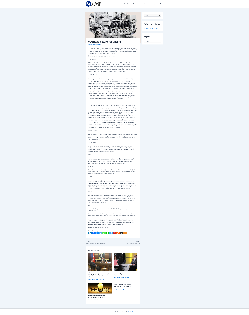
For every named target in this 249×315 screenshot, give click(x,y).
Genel (89, 279)
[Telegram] (111, 233)
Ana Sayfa (122, 3)
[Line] (107, 233)
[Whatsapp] (104, 233)
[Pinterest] (114, 233)
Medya (153, 3)
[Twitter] (100, 233)
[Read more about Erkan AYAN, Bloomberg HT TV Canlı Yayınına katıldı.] (126, 262)
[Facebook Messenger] (97, 233)
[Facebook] (93, 233)
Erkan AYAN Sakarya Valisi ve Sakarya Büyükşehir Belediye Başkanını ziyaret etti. (99, 275)
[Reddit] (118, 233)
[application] (156, 3)
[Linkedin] (90, 233)
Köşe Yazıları (147, 3)
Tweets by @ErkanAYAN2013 (151, 28)
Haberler (140, 3)
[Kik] (121, 233)
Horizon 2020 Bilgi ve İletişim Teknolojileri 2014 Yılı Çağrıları (97, 296)
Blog (134, 3)
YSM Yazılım (131, 311)
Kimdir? (129, 3)
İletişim (160, 3)
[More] (125, 233)
